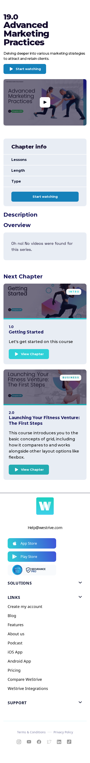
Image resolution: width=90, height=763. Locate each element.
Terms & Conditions (31, 732)
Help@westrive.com (45, 527)
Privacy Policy (63, 732)
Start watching (28, 69)
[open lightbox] (45, 102)
